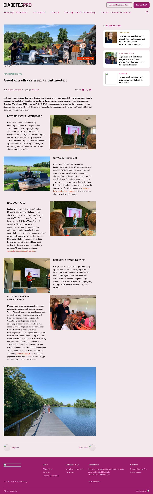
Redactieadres (135, 472)
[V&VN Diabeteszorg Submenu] (97, 12)
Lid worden (70, 472)
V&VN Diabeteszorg (85, 12)
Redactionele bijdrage (51, 476)
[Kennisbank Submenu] (29, 12)
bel (105, 475)
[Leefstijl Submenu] (61, 12)
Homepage (9, 12)
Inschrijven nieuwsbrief (74, 469)
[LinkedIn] (90, 90)
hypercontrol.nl (23, 353)
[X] (86, 90)
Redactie (46, 472)
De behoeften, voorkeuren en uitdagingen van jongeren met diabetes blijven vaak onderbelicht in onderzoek (132, 40)
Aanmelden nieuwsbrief (119, 5)
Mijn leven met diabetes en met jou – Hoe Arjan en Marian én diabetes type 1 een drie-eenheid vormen (132, 61)
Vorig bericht (15, 447)
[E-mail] (94, 90)
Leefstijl (55, 12)
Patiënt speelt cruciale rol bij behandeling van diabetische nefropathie (131, 80)
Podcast (104, 12)
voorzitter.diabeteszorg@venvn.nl (21, 251)
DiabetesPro (47, 469)
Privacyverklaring (10, 491)
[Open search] (147, 12)
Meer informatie (94, 482)
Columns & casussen (121, 12)
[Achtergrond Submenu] (47, 12)
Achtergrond (39, 12)
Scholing (68, 12)
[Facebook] (83, 90)
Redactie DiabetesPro (15, 90)
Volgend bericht (83, 447)
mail (100, 475)
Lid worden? (141, 5)
